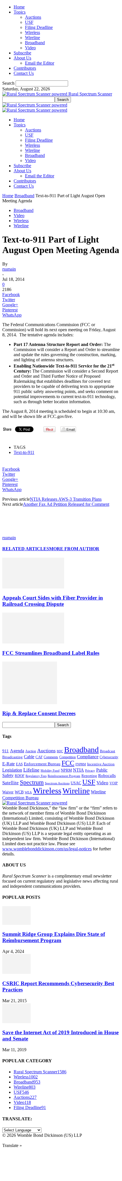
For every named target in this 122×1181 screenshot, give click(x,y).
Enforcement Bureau (42, 764)
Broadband (35, 42)
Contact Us (24, 73)
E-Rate (8, 763)
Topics (20, 12)
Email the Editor (39, 63)
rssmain (9, 269)
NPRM (66, 770)
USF (29, 22)
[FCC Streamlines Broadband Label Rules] (33, 642)
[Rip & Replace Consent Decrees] (29, 702)
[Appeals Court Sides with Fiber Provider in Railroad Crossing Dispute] (33, 587)
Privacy (90, 770)
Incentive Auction (101, 764)
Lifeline (31, 770)
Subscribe (22, 52)
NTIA (78, 770)
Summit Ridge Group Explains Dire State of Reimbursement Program (53, 937)
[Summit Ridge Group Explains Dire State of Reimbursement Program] (16, 923)
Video (30, 47)
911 (5, 751)
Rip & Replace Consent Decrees (38, 713)
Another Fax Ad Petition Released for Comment (66, 504)
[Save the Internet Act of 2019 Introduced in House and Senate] (16, 1021)
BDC (60, 751)
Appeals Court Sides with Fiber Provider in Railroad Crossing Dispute (52, 601)
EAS (19, 764)
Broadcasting (12, 757)
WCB (19, 792)
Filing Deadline (39, 27)
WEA (28, 792)
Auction (30, 751)
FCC (68, 763)
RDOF (19, 776)
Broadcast (107, 751)
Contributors (25, 68)
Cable (29, 756)
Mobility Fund (50, 770)
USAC (76, 783)
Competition (67, 757)
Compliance (87, 756)
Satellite (10, 782)
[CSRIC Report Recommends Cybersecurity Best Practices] (16, 972)
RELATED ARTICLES (25, 548)
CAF (39, 757)
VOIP (114, 783)
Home (19, 7)
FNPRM (80, 764)
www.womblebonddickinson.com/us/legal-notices (47, 848)
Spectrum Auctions (57, 783)
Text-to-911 (24, 452)
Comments (51, 757)
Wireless (32, 32)
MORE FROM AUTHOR (74, 548)
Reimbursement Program (64, 776)
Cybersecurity (109, 757)
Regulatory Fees (36, 776)
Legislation (12, 770)
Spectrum (32, 782)
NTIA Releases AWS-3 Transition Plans (66, 499)
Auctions (33, 17)
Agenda (17, 750)
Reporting (89, 776)
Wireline (32, 37)
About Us (22, 58)
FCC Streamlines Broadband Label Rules (50, 653)
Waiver (8, 792)
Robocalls (107, 775)
